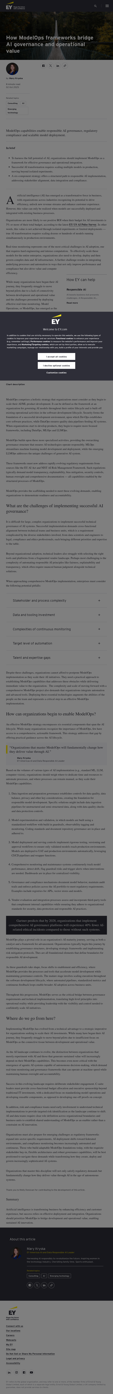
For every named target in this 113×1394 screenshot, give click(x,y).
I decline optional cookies (56, 365)
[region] (56, 346)
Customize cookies (56, 372)
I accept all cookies (56, 356)
